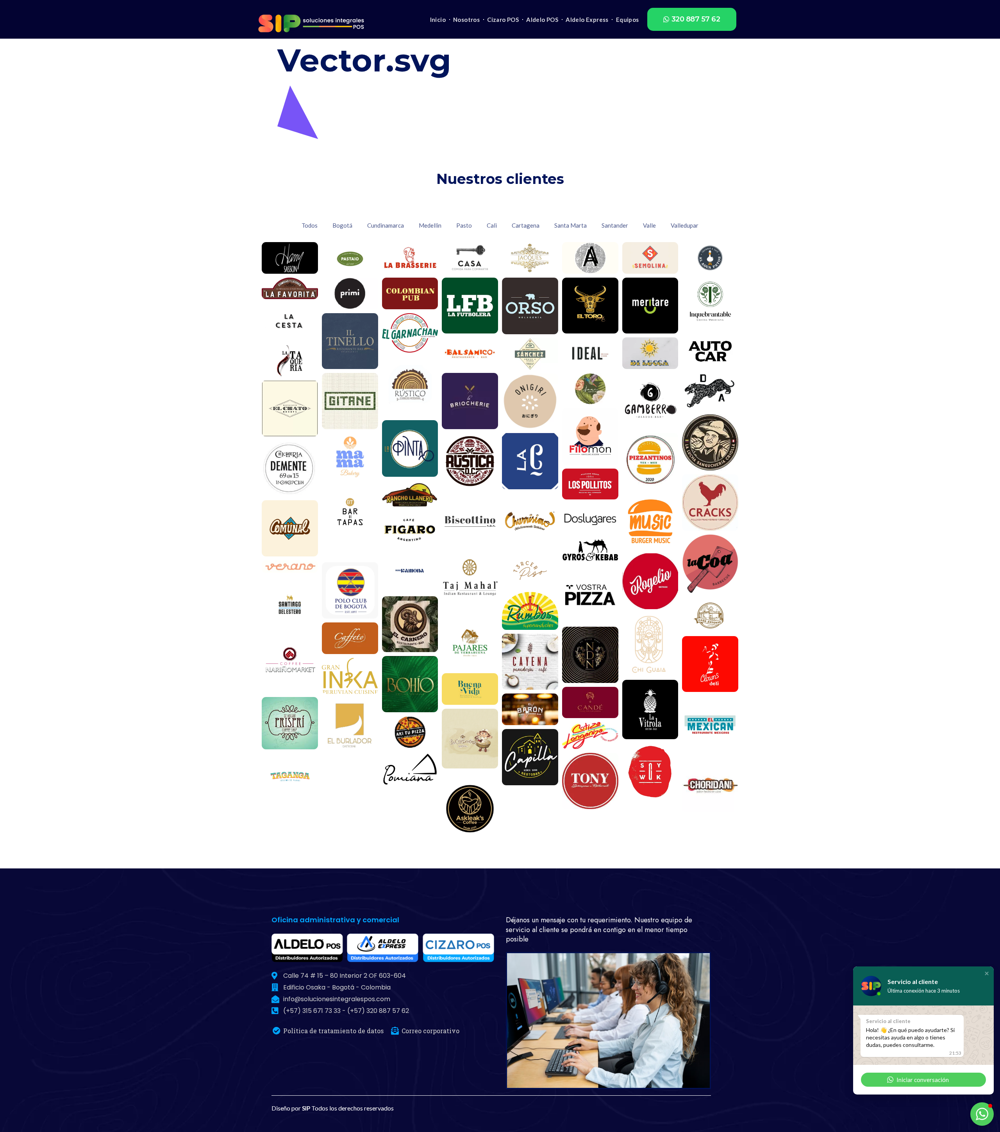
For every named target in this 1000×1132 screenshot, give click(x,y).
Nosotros (466, 19)
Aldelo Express (587, 19)
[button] (691, 19)
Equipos (627, 19)
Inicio (438, 19)
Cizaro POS (503, 19)
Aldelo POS (542, 19)
